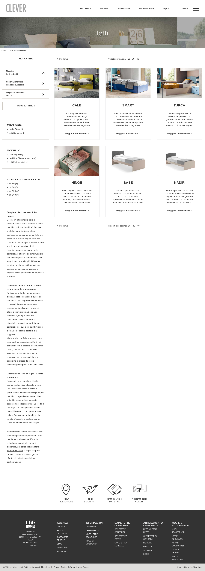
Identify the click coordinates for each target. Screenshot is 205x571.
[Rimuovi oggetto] (43, 72)
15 (129, 59)
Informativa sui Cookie (78, 567)
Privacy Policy (60, 567)
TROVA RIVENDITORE (66, 500)
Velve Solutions (195, 567)
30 (133, 59)
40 (138, 59)
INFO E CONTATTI (90, 500)
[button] (14, 125)
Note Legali (46, 567)
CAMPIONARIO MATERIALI (114, 500)
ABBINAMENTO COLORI (139, 500)
